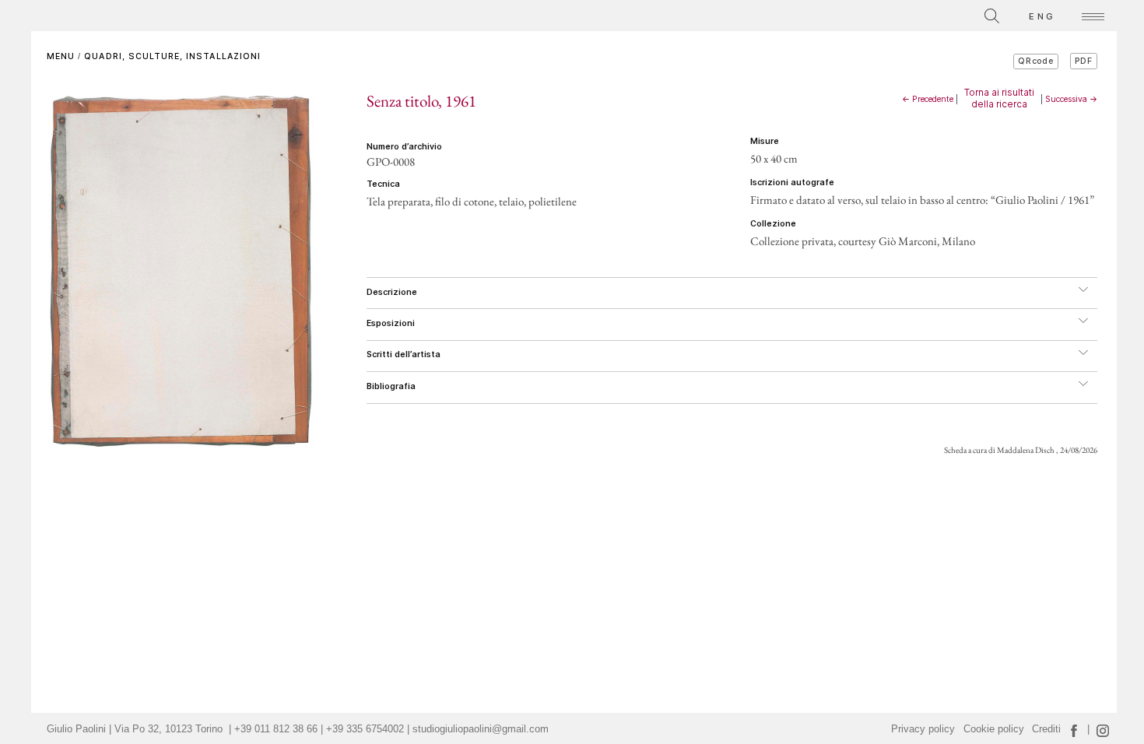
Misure (764, 141)
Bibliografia (391, 386)
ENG (1042, 16)
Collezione (773, 224)
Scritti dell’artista (403, 354)
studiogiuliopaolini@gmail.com (480, 729)
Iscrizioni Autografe (792, 182)
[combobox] (922, 13)
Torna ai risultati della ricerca (999, 98)
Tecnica (383, 184)
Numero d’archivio (404, 147)
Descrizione (392, 292)
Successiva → (1071, 99)
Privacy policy (923, 729)
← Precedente (927, 99)
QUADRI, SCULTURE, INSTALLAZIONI (172, 56)
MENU (61, 56)
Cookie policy (993, 729)
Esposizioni (391, 323)
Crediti (1046, 729)
